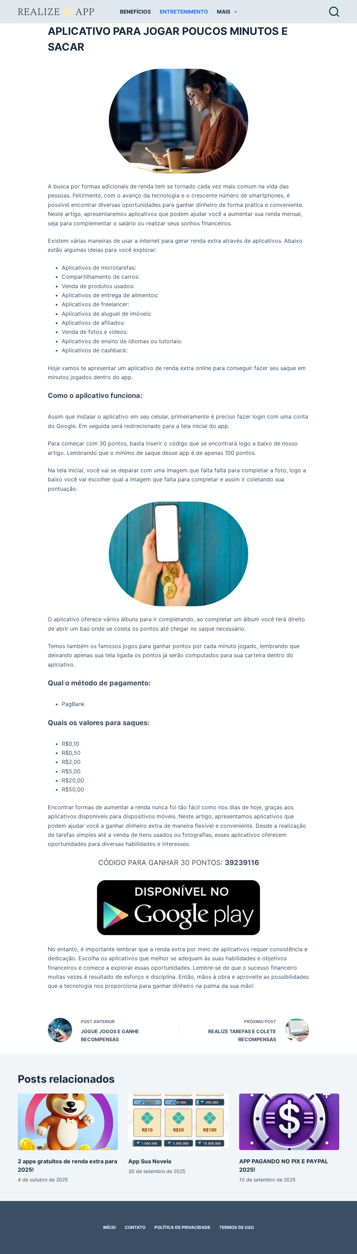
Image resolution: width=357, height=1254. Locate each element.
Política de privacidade (182, 1227)
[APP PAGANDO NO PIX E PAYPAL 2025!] (289, 1122)
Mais (223, 11)
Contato (135, 1227)
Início (109, 1227)
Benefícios (135, 11)
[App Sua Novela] (178, 1122)
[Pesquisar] (334, 12)
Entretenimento (184, 11)
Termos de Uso (236, 1227)
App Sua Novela (149, 1161)
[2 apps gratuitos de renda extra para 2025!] (68, 1122)
